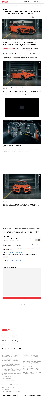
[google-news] (17, 349)
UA (39, 1)
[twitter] (5, 349)
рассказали (29, 49)
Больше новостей (22, 298)
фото (9, 254)
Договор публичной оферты (15, 342)
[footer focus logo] (6, 330)
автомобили (15, 254)
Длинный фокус (5, 337)
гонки (28, 254)
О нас (3, 338)
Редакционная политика (5, 345)
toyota (22, 254)
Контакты (39, 395)
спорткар (34, 254)
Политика (30, 5)
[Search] (42, 2)
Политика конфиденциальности (29, 395)
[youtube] (11, 349)
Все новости (7, 5)
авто (5, 256)
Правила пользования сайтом (5, 342)
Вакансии (14, 338)
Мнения (25, 1)
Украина (36, 5)
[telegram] (8, 349)
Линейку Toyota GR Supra (8, 48)
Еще (40, 5)
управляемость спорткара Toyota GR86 (31, 248)
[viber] (14, 349)
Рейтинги (36, 1)
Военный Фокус (22, 5)
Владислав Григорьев (7, 17)
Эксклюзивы (14, 5)
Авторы (14, 337)
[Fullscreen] (39, 63)
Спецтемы (30, 1)
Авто (5, 9)
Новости (4, 333)
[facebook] (2, 349)
